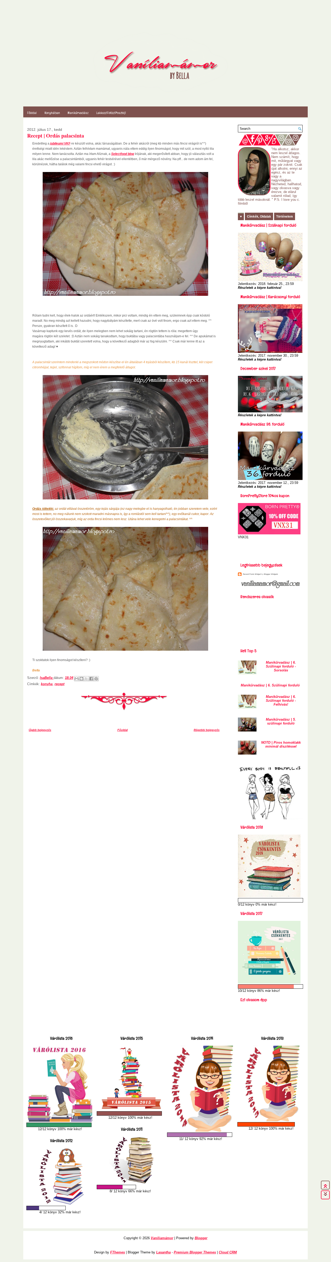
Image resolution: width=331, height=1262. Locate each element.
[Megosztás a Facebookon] (91, 678)
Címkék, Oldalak (259, 216)
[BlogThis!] (81, 678)
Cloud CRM (228, 1252)
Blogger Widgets (271, 574)
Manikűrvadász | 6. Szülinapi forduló (270, 685)
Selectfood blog (122, 154)
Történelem (284, 216)
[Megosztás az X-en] (86, 678)
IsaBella (47, 678)
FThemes (117, 1252)
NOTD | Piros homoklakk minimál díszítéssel (281, 744)
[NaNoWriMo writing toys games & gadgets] (60, 1125)
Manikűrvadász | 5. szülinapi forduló (281, 721)
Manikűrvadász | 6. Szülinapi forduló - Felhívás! (281, 700)
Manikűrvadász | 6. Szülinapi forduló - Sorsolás (281, 666)
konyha (46, 684)
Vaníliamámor (162, 1238)
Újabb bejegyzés (40, 730)
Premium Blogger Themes (195, 1252)
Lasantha (163, 1252)
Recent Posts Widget (252, 574)
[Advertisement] (268, 549)
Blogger (201, 1238)
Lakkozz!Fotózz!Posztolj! (111, 113)
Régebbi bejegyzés (207, 730)
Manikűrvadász (78, 113)
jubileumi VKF (60, 143)
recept (59, 684)
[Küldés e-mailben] (76, 678)
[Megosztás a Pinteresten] (96, 678)
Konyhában (52, 113)
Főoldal (32, 113)
